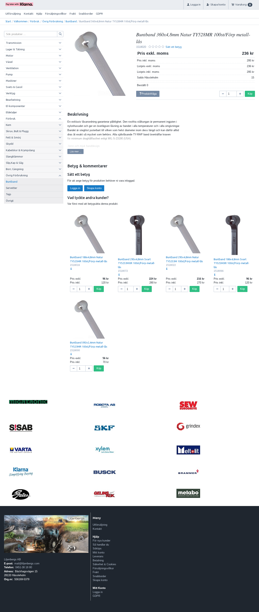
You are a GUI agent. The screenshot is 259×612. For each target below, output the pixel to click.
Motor (9, 55)
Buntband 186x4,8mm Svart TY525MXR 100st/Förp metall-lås (231, 263)
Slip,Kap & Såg (14, 162)
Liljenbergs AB (12, 559)
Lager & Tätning (15, 49)
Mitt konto (98, 552)
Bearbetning (13, 99)
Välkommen (21, 21)
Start (8, 21)
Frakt (73, 13)
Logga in (75, 188)
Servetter (11, 187)
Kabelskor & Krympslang (20, 150)
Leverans (98, 556)
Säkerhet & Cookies (104, 564)
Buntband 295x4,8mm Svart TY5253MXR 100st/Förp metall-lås (136, 263)
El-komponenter (15, 106)
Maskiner (11, 80)
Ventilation (12, 68)
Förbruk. (35, 21)
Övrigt (10, 200)
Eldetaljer (11, 112)
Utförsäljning (13, 13)
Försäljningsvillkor (56, 13)
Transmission (13, 42)
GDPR (99, 13)
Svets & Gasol (14, 87)
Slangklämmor (14, 156)
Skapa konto (94, 188)
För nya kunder (101, 540)
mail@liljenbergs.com (26, 563)
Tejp (8, 194)
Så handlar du (101, 544)
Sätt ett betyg (174, 46)
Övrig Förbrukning (52, 21)
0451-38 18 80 (23, 567)
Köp (250, 93)
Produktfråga (149, 93)
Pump (9, 74)
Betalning (98, 560)
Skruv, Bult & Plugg (17, 131)
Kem (8, 124)
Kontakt (28, 13)
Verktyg (10, 93)
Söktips (97, 548)
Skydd (9, 143)
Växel (9, 61)
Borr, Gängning (14, 169)
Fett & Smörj (13, 137)
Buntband (71, 21)
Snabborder (86, 13)
